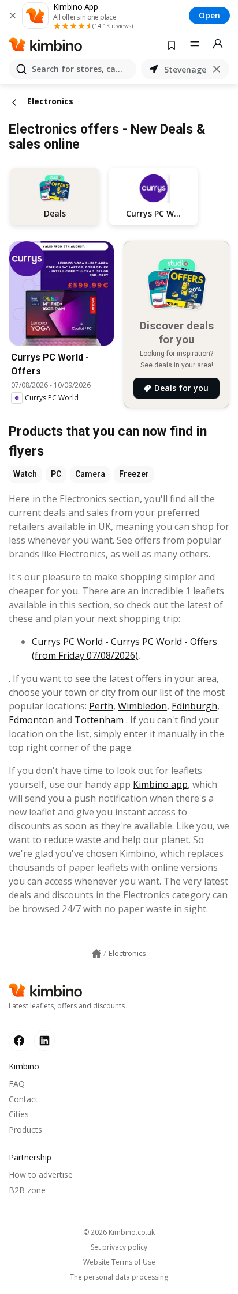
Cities (19, 1114)
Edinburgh (194, 706)
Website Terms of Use (119, 1262)
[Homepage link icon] (96, 953)
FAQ (17, 1083)
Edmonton (31, 720)
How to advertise (41, 1174)
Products (25, 1129)
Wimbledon (142, 706)
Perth (101, 706)
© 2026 (119, 1232)
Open (209, 15)
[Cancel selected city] (216, 69)
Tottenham (99, 720)
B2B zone (27, 1190)
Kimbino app (160, 784)
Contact (23, 1099)
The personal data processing (119, 1277)
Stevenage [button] (185, 69)
